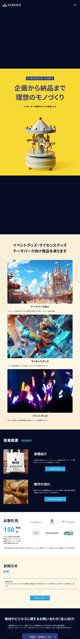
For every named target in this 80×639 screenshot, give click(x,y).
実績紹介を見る (55, 469)
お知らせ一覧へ (40, 598)
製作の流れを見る (55, 499)
